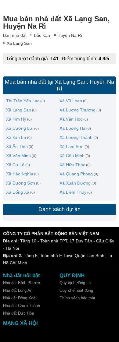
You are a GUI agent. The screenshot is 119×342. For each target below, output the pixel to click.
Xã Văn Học (71, 119)
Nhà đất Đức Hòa (18, 313)
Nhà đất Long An (17, 290)
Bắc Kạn (42, 35)
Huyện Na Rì (69, 35)
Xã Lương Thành (76, 137)
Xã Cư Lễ (15, 164)
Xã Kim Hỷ (16, 119)
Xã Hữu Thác (72, 164)
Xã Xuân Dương (75, 183)
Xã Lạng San (19, 43)
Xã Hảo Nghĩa (19, 173)
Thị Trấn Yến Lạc (22, 100)
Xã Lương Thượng (78, 110)
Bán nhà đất (15, 35)
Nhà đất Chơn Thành (21, 305)
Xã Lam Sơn (72, 146)
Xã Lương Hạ (72, 128)
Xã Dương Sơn (20, 183)
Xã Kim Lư (16, 137)
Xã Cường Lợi (19, 128)
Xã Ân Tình (17, 146)
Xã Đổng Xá (17, 192)
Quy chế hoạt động (76, 290)
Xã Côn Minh (72, 155)
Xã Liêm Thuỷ (73, 192)
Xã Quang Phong (76, 173)
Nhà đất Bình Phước (21, 282)
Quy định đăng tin (75, 282)
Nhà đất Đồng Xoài (19, 298)
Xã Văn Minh (18, 155)
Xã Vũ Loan (71, 100)
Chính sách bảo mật (77, 298)
